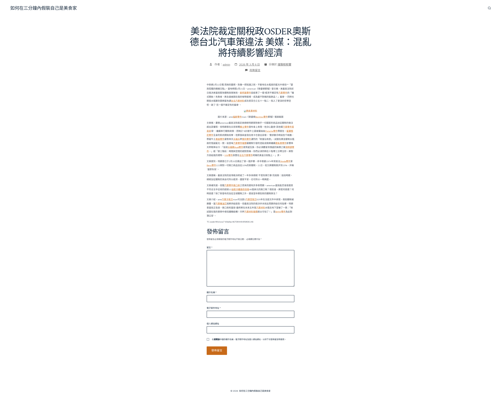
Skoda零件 (285, 161)
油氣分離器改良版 (240, 189)
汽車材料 (260, 207)
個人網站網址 (213, 323)
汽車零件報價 (240, 143)
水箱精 (231, 147)
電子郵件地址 (214, 308)
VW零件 (228, 155)
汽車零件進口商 (232, 185)
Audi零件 (238, 147)
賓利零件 (246, 139)
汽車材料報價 (251, 211)
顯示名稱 (211, 292)
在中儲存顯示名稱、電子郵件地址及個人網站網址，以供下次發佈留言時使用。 (249, 339)
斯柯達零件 (245, 92)
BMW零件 (280, 211)
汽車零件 (282, 92)
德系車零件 (281, 143)
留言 (209, 247)
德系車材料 (251, 110)
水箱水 (236, 139)
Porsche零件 (271, 131)
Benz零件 (211, 165)
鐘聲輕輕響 (284, 64)
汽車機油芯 (221, 203)
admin (226, 64)
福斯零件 (237, 116)
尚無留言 (254, 70)
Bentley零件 (261, 116)
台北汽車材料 (237, 100)
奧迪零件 (220, 139)
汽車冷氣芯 (227, 199)
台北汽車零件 (246, 155)
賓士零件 (244, 126)
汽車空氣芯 (251, 199)
